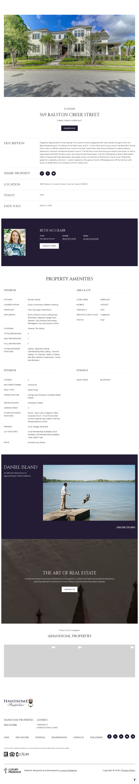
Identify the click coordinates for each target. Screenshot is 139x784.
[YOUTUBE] (127, 736)
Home (6, 737)
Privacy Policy (128, 770)
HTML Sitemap (96, 737)
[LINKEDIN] (121, 736)
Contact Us (78, 737)
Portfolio (40, 737)
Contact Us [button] (69, 589)
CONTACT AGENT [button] (49, 246)
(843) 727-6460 (10, 725)
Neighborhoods (59, 737)
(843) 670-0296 (69, 239)
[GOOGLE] (133, 736)
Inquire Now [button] (69, 128)
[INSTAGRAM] (115, 736)
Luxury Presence (68, 770)
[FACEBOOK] (109, 736)
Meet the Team (22, 737)
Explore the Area (126, 527)
